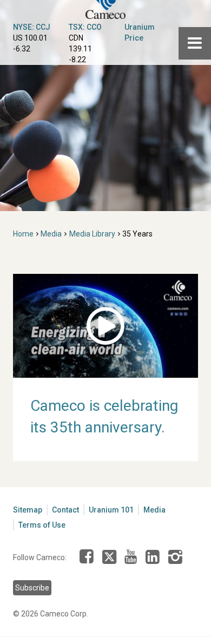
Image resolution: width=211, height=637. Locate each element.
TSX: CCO (85, 27)
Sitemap (27, 509)
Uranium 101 (111, 509)
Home (23, 233)
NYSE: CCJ (31, 27)
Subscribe (32, 587)
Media (51, 233)
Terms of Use (41, 525)
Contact (65, 509)
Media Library (92, 233)
